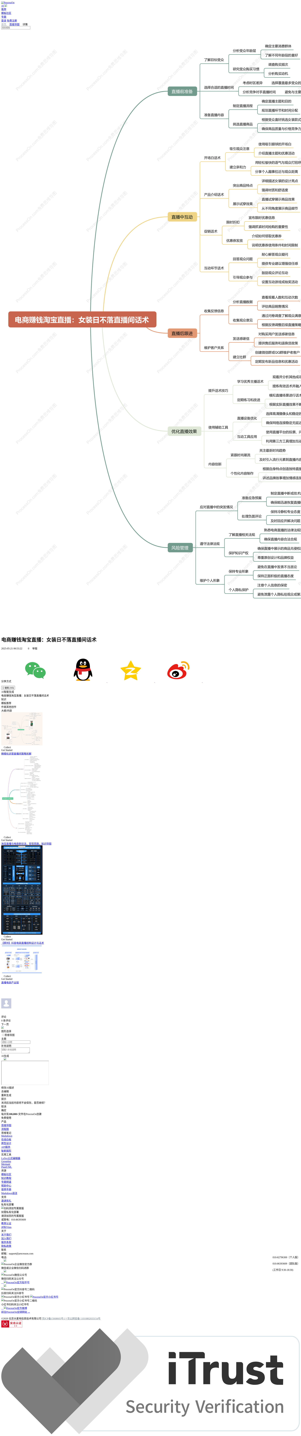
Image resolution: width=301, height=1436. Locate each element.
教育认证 (6, 1223)
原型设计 (6, 1143)
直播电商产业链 (10, 982)
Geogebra (6, 1161)
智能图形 (6, 1150)
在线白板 (6, 1139)
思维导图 (14, 24)
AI (2, 5)
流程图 (5, 1129)
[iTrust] (150, 1433)
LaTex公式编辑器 (10, 1158)
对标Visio (6, 1227)
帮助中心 (6, 1185)
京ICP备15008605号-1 (54, 1318)
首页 (4, 24)
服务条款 (6, 1242)
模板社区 (6, 13)
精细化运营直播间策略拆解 (16, 753)
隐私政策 (6, 1246)
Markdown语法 (9, 1193)
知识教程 (6, 1178)
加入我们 (6, 1238)
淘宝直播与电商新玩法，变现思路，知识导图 (26, 843)
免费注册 (12, 20)
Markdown (6, 1136)
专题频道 (6, 1182)
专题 (3, 17)
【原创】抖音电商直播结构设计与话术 (22, 943)
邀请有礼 (6, 1200)
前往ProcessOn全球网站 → (15, 1312)
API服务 (5, 1147)
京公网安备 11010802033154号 (83, 1318)
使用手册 (6, 1189)
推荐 (3, 9)
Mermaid (5, 1164)
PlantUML (6, 1167)
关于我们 (6, 1234)
